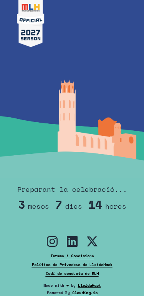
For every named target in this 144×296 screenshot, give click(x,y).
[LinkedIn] (72, 241)
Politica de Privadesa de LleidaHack (72, 265)
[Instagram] (52, 241)
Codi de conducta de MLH (72, 273)
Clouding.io (85, 293)
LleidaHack (89, 285)
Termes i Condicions (72, 256)
